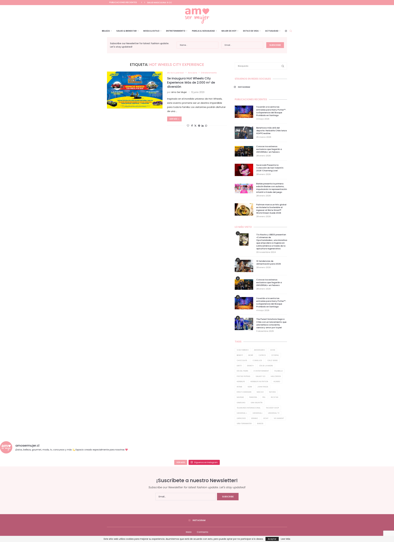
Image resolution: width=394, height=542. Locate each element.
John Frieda (262, 386)
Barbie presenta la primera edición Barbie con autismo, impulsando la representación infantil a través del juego (271, 188)
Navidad (240, 397)
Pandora (253, 397)
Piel (263, 397)
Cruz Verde (272, 360)
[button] (141, 2)
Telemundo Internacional (248, 408)
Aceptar (272, 538)
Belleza (106, 30)
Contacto (202, 532)
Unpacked (241, 418)
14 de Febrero (243, 350)
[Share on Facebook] (192, 125)
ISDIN (250, 386)
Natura (272, 392)
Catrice (262, 355)
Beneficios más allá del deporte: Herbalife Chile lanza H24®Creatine (271, 130)
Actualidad (271, 30)
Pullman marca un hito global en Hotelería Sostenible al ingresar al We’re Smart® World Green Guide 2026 (271, 209)
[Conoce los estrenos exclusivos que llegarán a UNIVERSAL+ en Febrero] (244, 151)
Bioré (250, 355)
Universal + (242, 413)
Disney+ (250, 365)
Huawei (276, 381)
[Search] (290, 30)
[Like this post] (188, 125)
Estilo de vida (251, 30)
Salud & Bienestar (126, 30)
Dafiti (239, 365)
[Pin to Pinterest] (199, 125)
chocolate (242, 360)
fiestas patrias (243, 376)
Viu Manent (279, 418)
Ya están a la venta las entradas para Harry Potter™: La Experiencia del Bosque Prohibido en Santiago (271, 111)
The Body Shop (272, 408)
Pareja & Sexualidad (203, 30)
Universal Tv (273, 413)
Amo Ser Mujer (179, 92)
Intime (239, 386)
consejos (257, 360)
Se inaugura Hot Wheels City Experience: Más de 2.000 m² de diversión (191, 82)
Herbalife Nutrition (259, 381)
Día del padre (242, 371)
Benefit (240, 355)
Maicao (260, 392)
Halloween (276, 376)
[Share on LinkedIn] (203, 125)
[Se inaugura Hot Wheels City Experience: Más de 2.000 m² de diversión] (135, 90)
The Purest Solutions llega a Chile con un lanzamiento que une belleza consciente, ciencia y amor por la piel (271, 323)
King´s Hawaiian (244, 392)
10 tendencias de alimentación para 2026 (268, 262)
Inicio (189, 532)
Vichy (265, 418)
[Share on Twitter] (195, 125)
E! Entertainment (261, 371)
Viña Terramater (244, 423)
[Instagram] (286, 30)
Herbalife (241, 381)
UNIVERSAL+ (258, 413)
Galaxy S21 (260, 376)
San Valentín (256, 402)
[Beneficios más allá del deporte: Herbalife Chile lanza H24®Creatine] (244, 132)
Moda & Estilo (151, 30)
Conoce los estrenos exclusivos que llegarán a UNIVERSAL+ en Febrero (269, 149)
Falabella (278, 371)
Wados (260, 423)
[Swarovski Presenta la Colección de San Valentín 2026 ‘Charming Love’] (244, 170)
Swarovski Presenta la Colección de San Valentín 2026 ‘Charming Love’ (269, 168)
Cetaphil (275, 355)
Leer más (173, 119)
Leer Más (285, 539)
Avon (272, 350)
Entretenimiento (175, 30)
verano (254, 418)
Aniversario (259, 350)
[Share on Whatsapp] (206, 125)
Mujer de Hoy (228, 30)
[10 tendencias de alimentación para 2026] (244, 266)
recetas (274, 397)
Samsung (241, 402)
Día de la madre (266, 365)
